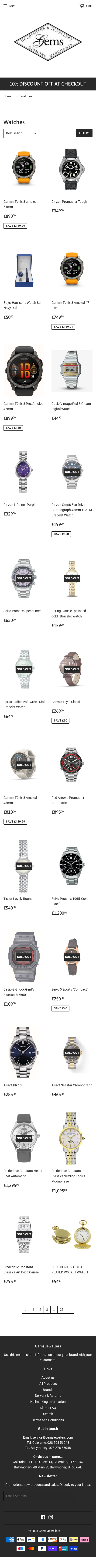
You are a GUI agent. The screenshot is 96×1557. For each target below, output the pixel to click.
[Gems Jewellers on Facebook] (43, 1518)
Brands (48, 1390)
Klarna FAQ (48, 1408)
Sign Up (83, 1496)
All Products (48, 1383)
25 (62, 1309)
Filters (84, 133)
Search (48, 1414)
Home (7, 96)
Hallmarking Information (48, 1402)
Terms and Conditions (48, 1420)
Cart (89, 6)
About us (48, 1377)
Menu (13, 6)
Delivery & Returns (48, 1395)
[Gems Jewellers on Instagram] (50, 1518)
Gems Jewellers (49, 1531)
